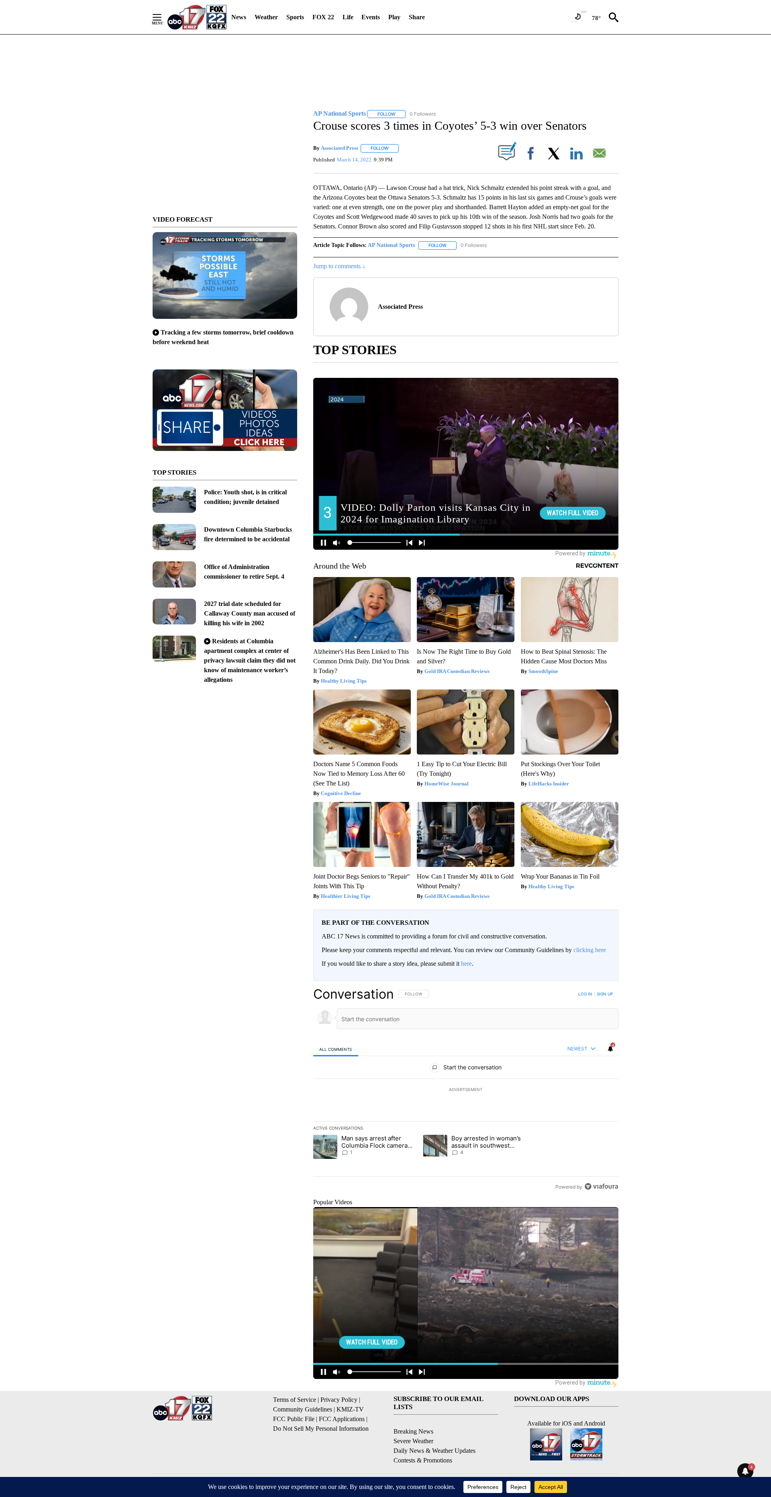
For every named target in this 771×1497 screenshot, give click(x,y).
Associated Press (339, 148)
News (238, 17)
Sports (295, 17)
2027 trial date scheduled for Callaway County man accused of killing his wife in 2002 (249, 613)
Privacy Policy (338, 1399)
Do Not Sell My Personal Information (321, 1428)
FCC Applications (342, 1418)
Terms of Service (294, 1399)
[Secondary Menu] (163, 17)
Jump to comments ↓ (339, 266)
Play (394, 17)
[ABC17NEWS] (197, 17)
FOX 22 (323, 17)
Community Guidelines (302, 1409)
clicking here (589, 949)
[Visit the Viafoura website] (601, 1186)
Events (370, 17)
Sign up (605, 993)
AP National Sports (391, 245)
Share (417, 17)
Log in (585, 993)
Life (348, 17)
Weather (266, 17)
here (466, 963)
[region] (465, 1090)
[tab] (335, 1049)
